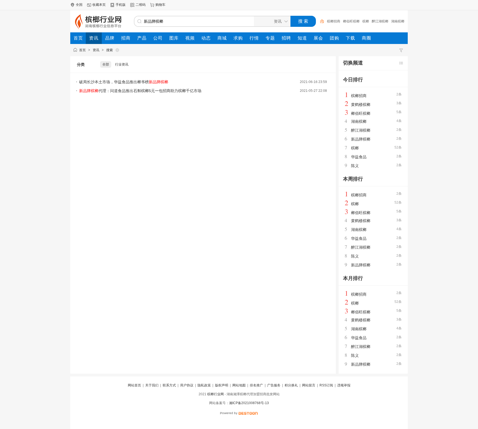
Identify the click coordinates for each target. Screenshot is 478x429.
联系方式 (169, 385)
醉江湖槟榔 (380, 21)
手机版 (121, 5)
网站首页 (134, 385)
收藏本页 (99, 5)
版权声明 (221, 385)
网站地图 (239, 385)
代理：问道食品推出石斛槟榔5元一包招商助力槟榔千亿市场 (140, 91)
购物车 (160, 5)
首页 (82, 50)
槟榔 (365, 21)
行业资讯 (121, 64)
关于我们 (152, 385)
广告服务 (273, 385)
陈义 (355, 165)
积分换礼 (291, 385)
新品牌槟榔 (360, 139)
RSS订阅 (326, 385)
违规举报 (343, 385)
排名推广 (256, 385)
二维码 (141, 5)
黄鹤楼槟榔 (360, 104)
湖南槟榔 (397, 21)
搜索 (109, 50)
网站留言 (308, 385)
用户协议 (186, 385)
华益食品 (359, 157)
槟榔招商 (333, 21)
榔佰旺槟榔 (351, 21)
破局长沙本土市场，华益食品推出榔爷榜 (123, 82)
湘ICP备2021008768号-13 (249, 403)
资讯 (96, 50)
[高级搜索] (320, 21)
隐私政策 (204, 385)
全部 (105, 64)
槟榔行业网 (215, 394)
